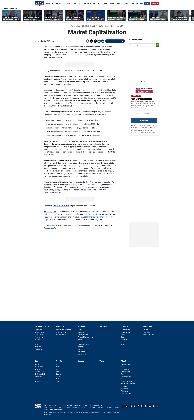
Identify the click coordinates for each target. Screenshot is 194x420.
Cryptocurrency (83, 334)
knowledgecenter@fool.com (99, 190)
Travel (123, 334)
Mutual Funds (82, 354)
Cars (122, 337)
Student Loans (39, 332)
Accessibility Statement (128, 384)
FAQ (122, 374)
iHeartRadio (157, 406)
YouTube (134, 406)
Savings (37, 339)
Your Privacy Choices (76, 405)
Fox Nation (124, 388)
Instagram (130, 406)
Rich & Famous (125, 332)
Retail (80, 349)
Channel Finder (125, 364)
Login (147, 3)
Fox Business (39, 3)
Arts (122, 344)
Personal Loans (40, 337)
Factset (95, 407)
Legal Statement (58, 409)
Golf (57, 379)
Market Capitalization (61, 206)
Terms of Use (148, 127)
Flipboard (138, 406)
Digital (37, 364)
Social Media (39, 367)
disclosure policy (95, 219)
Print (99, 41)
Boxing (58, 374)
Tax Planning (39, 349)
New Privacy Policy (59, 405)
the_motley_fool (50, 212)
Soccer (58, 376)
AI (35, 379)
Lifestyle (96, 3)
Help (86, 405)
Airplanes (124, 339)
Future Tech (38, 376)
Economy (66, 3)
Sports (59, 361)
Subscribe (144, 120)
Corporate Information (128, 379)
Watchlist (87, 3)
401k (36, 344)
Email (102, 41)
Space (37, 381)
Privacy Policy (138, 127)
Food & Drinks (125, 342)
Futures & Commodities (85, 337)
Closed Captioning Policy (129, 381)
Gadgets (37, 369)
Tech (118, 3)
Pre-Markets (82, 351)
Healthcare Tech (40, 374)
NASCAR (59, 371)
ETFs (79, 342)
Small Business (61, 334)
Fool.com (52, 41)
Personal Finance (53, 3)
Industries (81, 347)
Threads (95, 41)
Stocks (80, 330)
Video (125, 3)
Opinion (81, 361)
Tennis (58, 381)
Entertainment (125, 330)
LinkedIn (142, 406)
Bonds (80, 339)
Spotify (153, 406)
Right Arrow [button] (190, 16)
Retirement (38, 347)
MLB (57, 369)
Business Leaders (83, 344)
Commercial (146, 332)
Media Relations (126, 376)
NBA (57, 367)
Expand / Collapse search (142, 3)
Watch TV (155, 3)
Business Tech (39, 371)
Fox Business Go (126, 391)
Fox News (124, 386)
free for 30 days (102, 214)
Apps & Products (126, 393)
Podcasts (134, 3)
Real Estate (108, 3)
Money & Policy (61, 332)
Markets (77, 3)
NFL (57, 364)
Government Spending (63, 330)
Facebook (87, 41)
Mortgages (38, 330)
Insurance (38, 342)
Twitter (91, 41)
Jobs (122, 367)
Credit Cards (39, 334)
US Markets (81, 332)
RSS (146, 406)
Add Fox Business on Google (116, 41)
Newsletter (150, 406)
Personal (145, 330)
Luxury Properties (148, 334)
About (123, 361)
